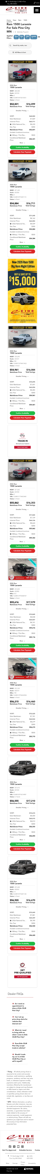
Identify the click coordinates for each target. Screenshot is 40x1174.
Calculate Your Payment (22, 152)
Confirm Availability (22, 147)
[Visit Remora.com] (28, 1169)
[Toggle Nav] (37, 10)
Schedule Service (25, 1150)
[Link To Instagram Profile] (22, 1146)
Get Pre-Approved (9, 1150)
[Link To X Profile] (14, 1146)
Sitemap (15, 1163)
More (21, 143)
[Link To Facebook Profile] (10, 1146)
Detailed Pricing (21, 110)
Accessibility (32, 1163)
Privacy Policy (23, 1163)
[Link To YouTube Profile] (19, 1146)
